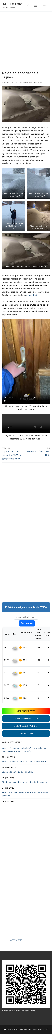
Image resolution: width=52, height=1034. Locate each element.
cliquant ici (31, 295)
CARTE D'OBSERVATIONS (26, 718)
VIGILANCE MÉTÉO (26, 711)
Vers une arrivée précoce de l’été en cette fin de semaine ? (25, 794)
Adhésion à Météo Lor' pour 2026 (18, 1010)
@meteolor (16, 939)
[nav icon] (35, 5)
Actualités (40, 82)
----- (45, 6)
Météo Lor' (12, 4)
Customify (44, 1029)
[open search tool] (28, 6)
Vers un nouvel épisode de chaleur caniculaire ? (24, 761)
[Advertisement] (26, 44)
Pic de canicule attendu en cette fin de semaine (24, 782)
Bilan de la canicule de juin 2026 (17, 772)
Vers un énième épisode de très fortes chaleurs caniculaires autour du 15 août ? (24, 750)
